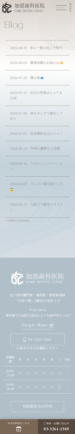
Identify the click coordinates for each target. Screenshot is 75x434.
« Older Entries (17, 220)
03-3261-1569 (40, 339)
